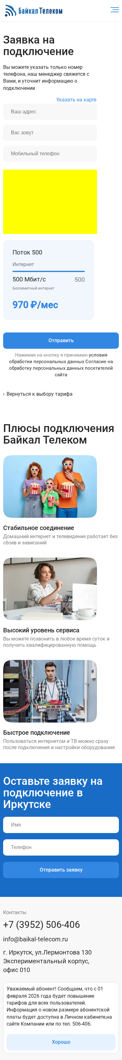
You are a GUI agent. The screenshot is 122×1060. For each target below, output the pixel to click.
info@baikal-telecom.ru (35, 939)
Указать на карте (76, 100)
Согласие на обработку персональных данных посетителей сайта (61, 368)
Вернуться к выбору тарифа (40, 394)
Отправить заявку (61, 870)
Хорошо (61, 1042)
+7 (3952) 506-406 (41, 924)
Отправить (61, 340)
